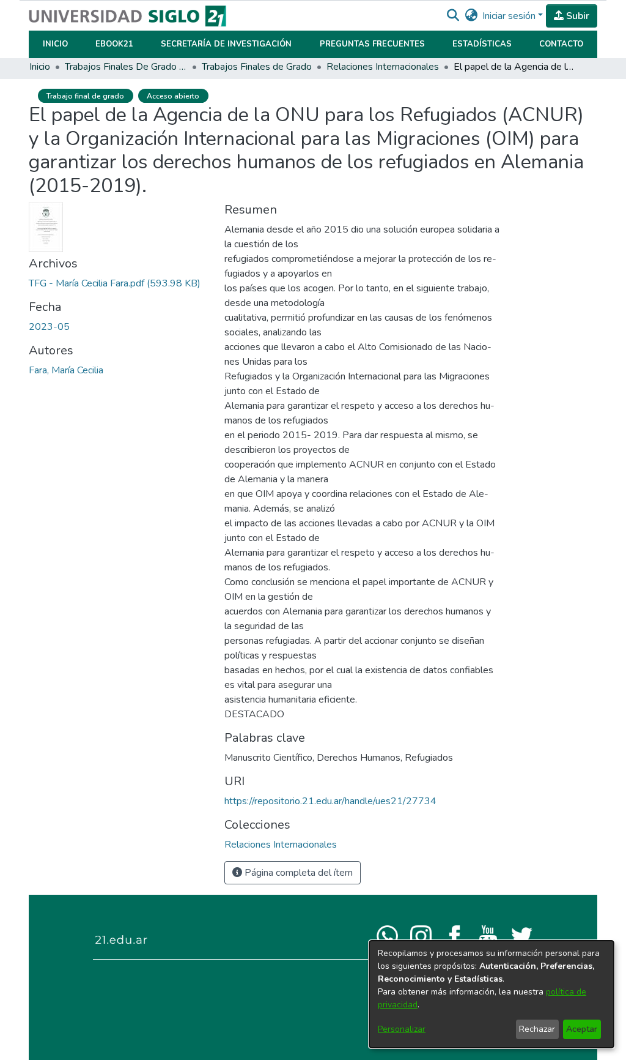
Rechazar (537, 1029)
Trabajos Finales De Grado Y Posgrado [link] (126, 66)
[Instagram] (421, 935)
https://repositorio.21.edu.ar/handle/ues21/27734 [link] (330, 801)
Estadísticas (482, 44)
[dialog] (491, 994)
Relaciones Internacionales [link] (382, 66)
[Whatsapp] (387, 935)
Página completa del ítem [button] (297, 872)
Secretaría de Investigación (226, 44)
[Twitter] (522, 935)
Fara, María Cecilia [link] (66, 370)
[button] (452, 16)
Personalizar (401, 1029)
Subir (576, 16)
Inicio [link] (39, 66)
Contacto (561, 44)
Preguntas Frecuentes (372, 44)
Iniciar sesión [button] (510, 16)
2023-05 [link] (49, 327)
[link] (115, 283)
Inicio (55, 44)
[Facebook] (454, 935)
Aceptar (581, 1029)
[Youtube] (488, 935)
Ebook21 (114, 44)
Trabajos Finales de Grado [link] (257, 66)
